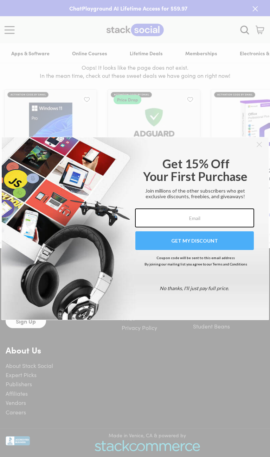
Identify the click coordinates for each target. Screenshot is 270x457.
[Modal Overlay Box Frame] (135, 228)
